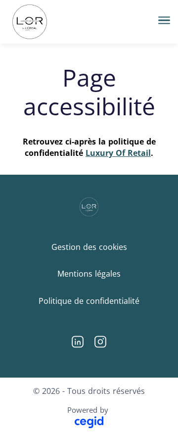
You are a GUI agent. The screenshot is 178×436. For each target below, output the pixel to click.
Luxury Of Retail (118, 152)
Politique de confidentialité (89, 300)
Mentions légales (89, 273)
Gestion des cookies (89, 247)
